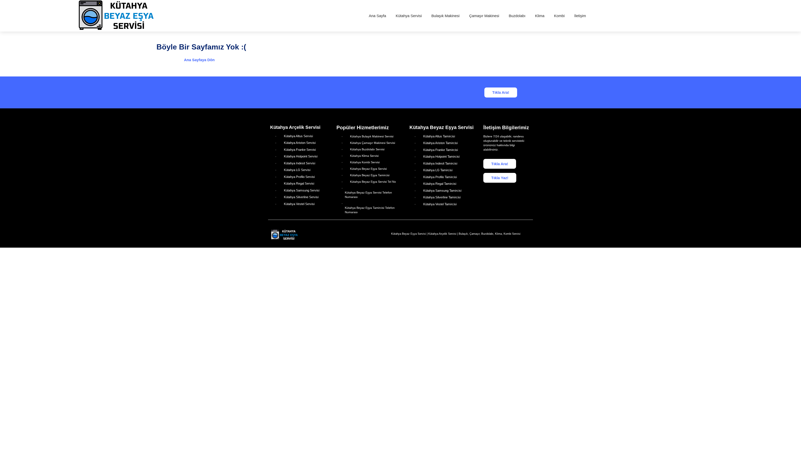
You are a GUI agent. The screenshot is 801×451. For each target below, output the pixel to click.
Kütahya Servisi (409, 16)
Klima (539, 16)
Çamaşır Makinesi (484, 16)
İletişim (580, 16)
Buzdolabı (517, 16)
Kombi (559, 16)
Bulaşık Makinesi (445, 16)
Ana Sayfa (377, 16)
